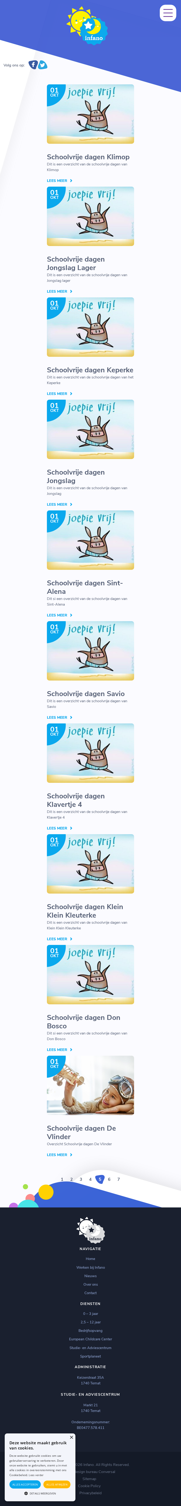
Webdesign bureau (82, 1471)
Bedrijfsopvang (90, 1330)
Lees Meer (57, 180)
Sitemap (89, 1478)
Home (90, 1258)
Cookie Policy (89, 1486)
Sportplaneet (90, 1356)
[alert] (40, 1467)
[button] (40, 1493)
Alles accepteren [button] (25, 1484)
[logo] (87, 44)
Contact (90, 1293)
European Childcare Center (90, 1339)
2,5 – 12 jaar (91, 1322)
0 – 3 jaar (90, 1313)
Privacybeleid (90, 1493)
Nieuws (90, 1276)
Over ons (90, 1284)
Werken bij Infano (90, 1267)
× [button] (71, 1437)
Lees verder (36, 1475)
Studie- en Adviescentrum (90, 1348)
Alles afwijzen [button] (56, 1484)
